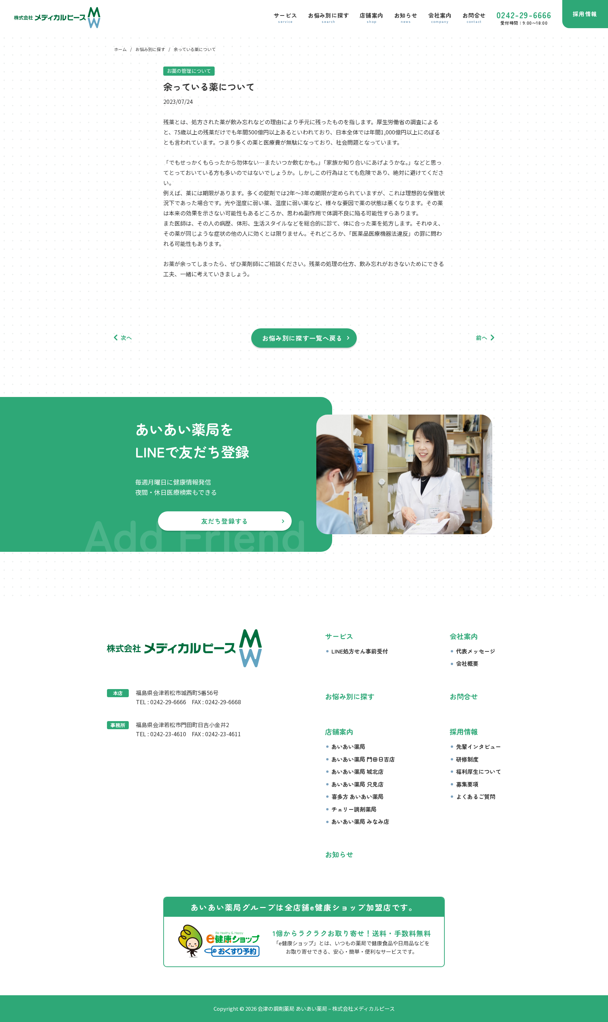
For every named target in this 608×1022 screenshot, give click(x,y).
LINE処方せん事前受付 (359, 651)
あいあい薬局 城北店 (357, 771)
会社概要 (467, 663)
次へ (126, 337)
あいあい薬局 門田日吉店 (363, 759)
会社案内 (464, 636)
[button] (285, 17)
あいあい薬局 (348, 746)
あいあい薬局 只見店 (357, 784)
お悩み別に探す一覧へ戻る (302, 337)
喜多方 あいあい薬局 (357, 796)
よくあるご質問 (475, 796)
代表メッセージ (475, 651)
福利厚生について (478, 771)
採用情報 (585, 14)
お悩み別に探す (349, 696)
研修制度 (467, 759)
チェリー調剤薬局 (353, 809)
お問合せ (464, 696)
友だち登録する (224, 520)
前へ (481, 337)
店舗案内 (339, 731)
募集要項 (467, 784)
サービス (339, 636)
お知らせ (339, 854)
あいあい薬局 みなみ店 (360, 821)
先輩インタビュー (478, 746)
